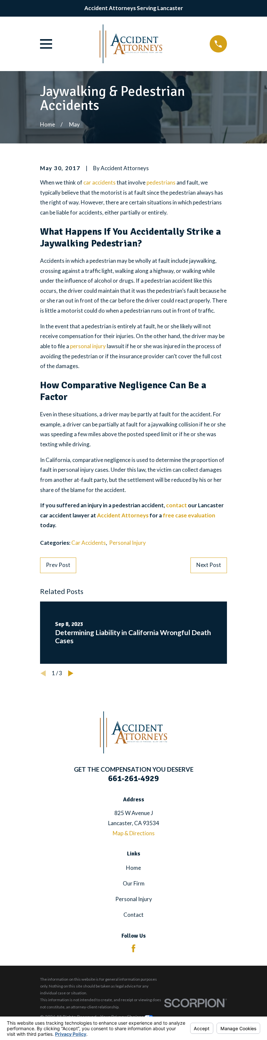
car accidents (99, 182)
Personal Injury (127, 542)
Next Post (208, 564)
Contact (133, 914)
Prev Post (58, 564)
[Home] (131, 43)
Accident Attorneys (122, 515)
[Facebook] (133, 948)
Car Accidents (88, 542)
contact (176, 505)
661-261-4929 (133, 778)
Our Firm (134, 883)
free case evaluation (189, 515)
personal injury (88, 346)
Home (133, 867)
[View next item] (71, 673)
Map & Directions (134, 833)
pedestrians (161, 182)
